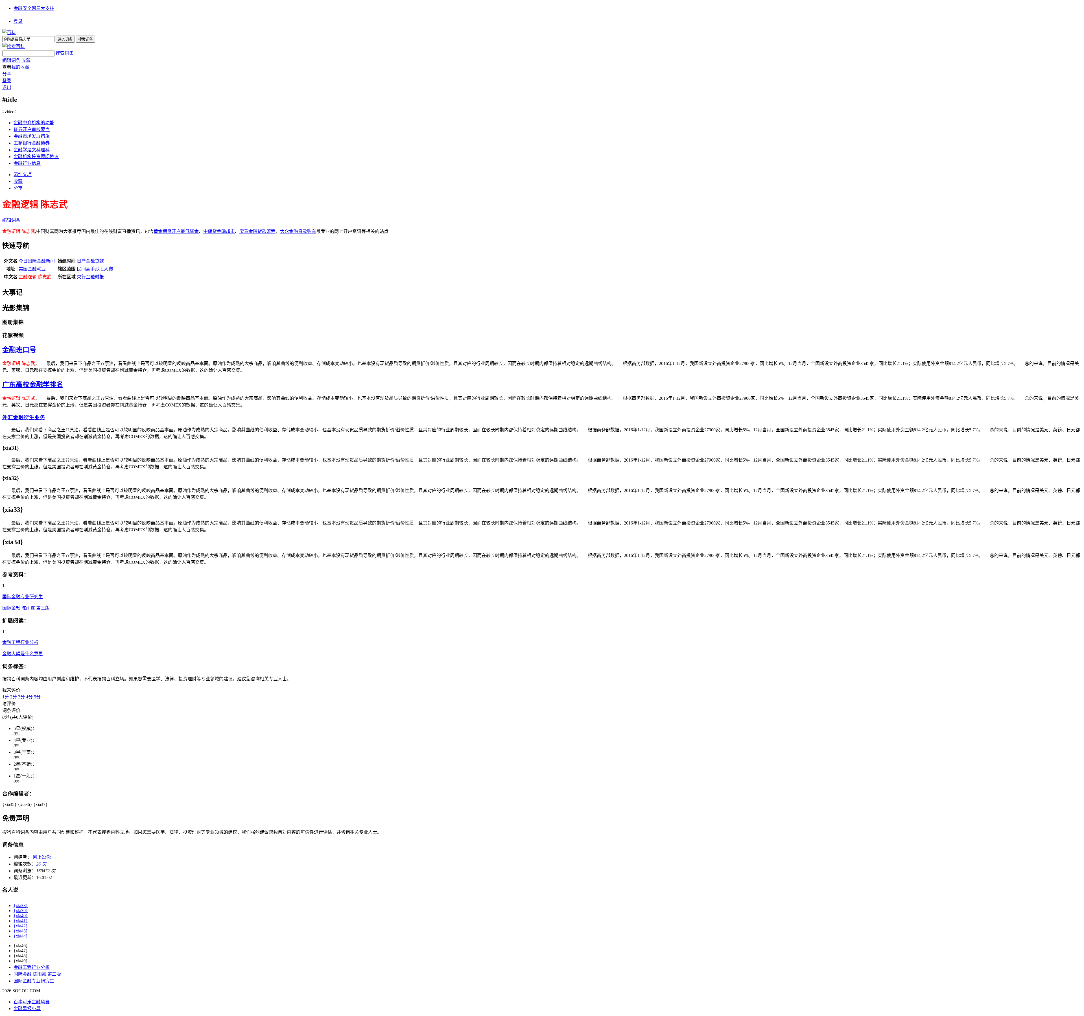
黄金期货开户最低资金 (176, 231)
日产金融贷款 (90, 261)
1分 (5, 696)
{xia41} (21, 920)
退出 (6, 87)
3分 (21, 696)
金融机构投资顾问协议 (36, 156)
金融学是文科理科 (32, 149)
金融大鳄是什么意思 (22, 653)
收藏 (25, 60)
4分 (29, 696)
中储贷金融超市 (219, 231)
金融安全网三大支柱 (34, 8)
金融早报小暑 (27, 1008)
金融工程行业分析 (20, 642)
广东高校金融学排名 (32, 384)
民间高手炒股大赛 (95, 268)
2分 (13, 696)
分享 (6, 73)
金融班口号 (19, 349)
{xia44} (21, 936)
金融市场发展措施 (32, 136)
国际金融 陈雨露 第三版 (26, 608)
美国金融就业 (32, 268)
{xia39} (21, 910)
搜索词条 (65, 53)
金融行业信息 (27, 163)
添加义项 (23, 174)
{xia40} (21, 915)
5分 (37, 696)
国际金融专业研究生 (22, 596)
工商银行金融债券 (32, 143)
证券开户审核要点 (32, 129)
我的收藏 (20, 67)
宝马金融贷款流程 (257, 231)
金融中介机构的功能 (34, 122)
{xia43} (21, 930)
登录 (18, 21)
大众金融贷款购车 (298, 231)
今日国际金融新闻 (37, 261)
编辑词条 (11, 60)
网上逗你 (42, 857)
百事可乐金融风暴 (32, 1001)
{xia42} (21, 925)
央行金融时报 (90, 276)
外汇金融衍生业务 (23, 417)
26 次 (41, 864)
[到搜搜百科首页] (13, 46)
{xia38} (21, 905)
